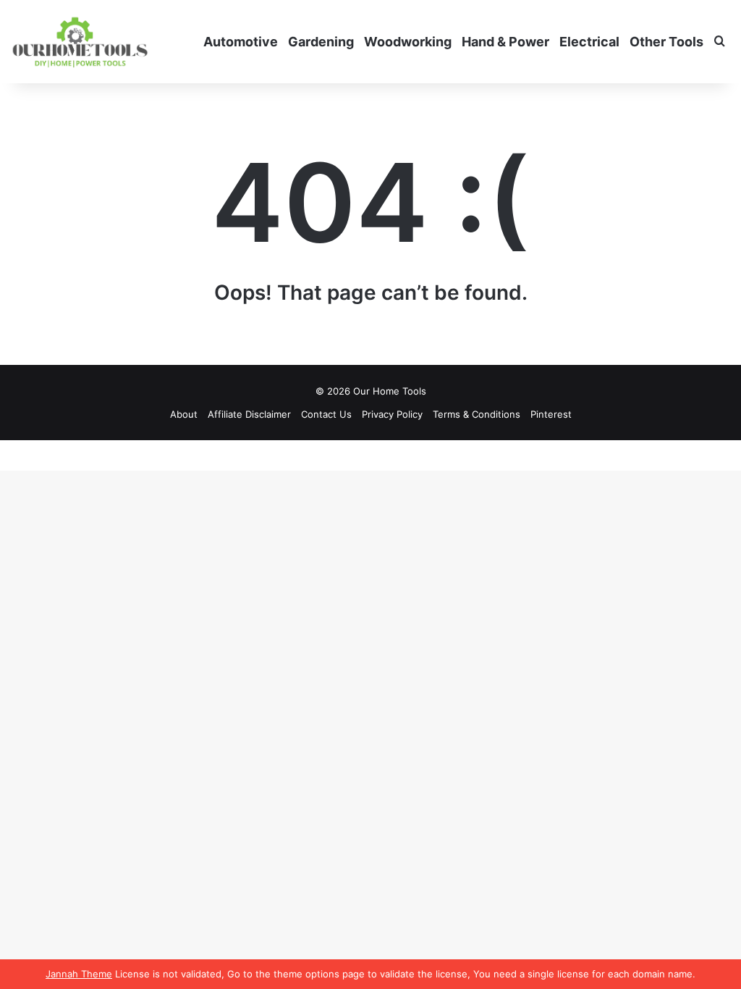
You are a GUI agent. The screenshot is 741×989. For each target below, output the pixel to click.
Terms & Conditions (476, 414)
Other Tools (666, 41)
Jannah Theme (79, 974)
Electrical (589, 41)
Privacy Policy (392, 414)
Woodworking (408, 41)
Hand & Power (505, 41)
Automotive (240, 41)
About (184, 414)
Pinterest (551, 414)
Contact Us (326, 414)
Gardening (321, 41)
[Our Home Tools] (80, 41)
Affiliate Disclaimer (249, 414)
